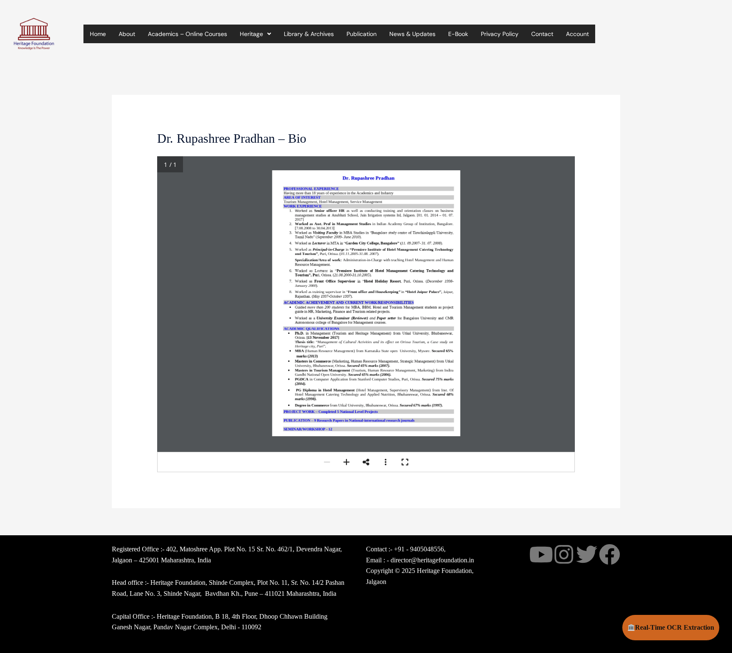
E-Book (458, 34)
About (127, 34)
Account (577, 34)
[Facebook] (609, 554)
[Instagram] (563, 554)
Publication (362, 34)
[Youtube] (541, 554)
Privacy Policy (499, 34)
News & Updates (412, 34)
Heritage (251, 34)
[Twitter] (586, 554)
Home (98, 34)
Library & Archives (309, 34)
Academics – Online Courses (187, 34)
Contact (542, 34)
